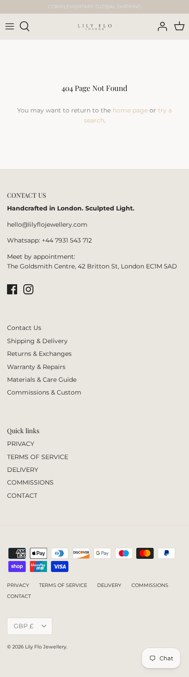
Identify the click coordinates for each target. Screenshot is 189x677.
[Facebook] (12, 289)
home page (130, 110)
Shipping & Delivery (37, 341)
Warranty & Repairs (36, 367)
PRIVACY (20, 444)
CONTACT (22, 496)
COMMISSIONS (30, 482)
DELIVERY (22, 470)
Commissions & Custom (44, 392)
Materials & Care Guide (41, 380)
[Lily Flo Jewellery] (94, 26)
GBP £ (23, 626)
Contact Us (24, 328)
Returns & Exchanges (39, 354)
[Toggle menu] (9, 26)
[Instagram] (28, 289)
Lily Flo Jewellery (45, 647)
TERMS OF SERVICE (37, 457)
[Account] (160, 26)
